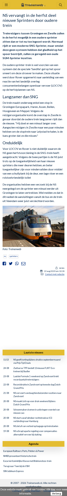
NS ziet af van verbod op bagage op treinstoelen (35, 426)
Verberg (56, 493)
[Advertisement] (33, 312)
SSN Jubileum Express (13, 471)
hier (53, 489)
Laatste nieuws (33, 352)
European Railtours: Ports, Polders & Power (23, 451)
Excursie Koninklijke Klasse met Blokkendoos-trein (27, 461)
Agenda (33, 443)
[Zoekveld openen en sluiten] (60, 4)
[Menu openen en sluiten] (6, 4)
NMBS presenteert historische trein (19, 456)
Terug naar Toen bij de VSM (16, 466)
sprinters (13, 256)
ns (5, 256)
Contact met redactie (54, 274)
